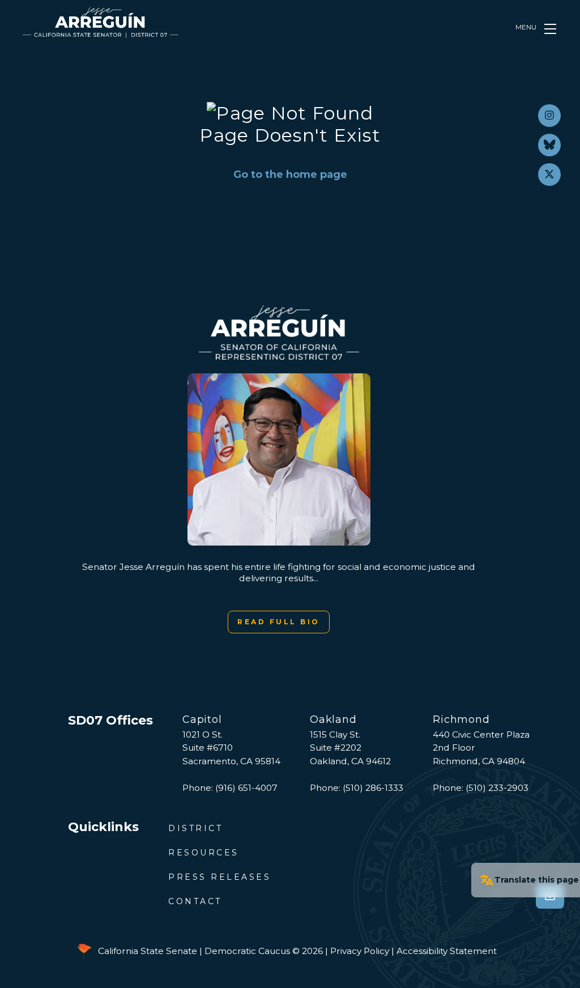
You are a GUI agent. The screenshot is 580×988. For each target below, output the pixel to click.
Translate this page (536, 880)
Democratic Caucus (247, 951)
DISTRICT (195, 828)
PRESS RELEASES (219, 877)
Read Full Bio (278, 622)
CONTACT (195, 901)
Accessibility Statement (446, 951)
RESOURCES (203, 853)
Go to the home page (290, 174)
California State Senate (147, 951)
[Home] (100, 22)
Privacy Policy (359, 951)
